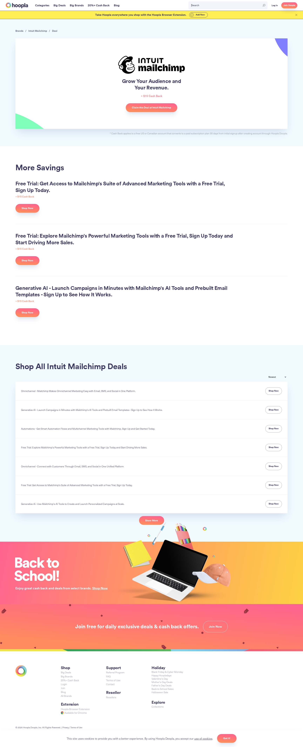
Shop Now (100, 588)
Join (63, 688)
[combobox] (280, 377)
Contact (110, 684)
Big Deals (66, 672)
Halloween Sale (160, 692)
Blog (63, 692)
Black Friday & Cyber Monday (167, 672)
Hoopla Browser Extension (75, 709)
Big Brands (67, 676)
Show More (151, 520)
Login (64, 684)
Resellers (111, 697)
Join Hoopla (289, 5)
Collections (158, 706)
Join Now (215, 626)
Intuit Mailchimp (37, 31)
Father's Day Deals (161, 685)
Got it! (226, 738)
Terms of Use (113, 680)
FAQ (108, 676)
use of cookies (203, 738)
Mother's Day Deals (162, 682)
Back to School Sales (163, 689)
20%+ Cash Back (70, 680)
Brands (19, 31)
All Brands (66, 696)
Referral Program (115, 672)
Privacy (65, 727)
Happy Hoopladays (161, 675)
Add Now (200, 14)
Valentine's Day (160, 678)
